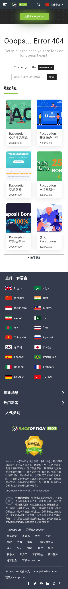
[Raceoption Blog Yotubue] (39, 584)
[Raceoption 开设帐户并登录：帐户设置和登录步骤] (49, 114)
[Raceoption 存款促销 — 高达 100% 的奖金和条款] (18, 218)
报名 (30, 548)
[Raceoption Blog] (34, 432)
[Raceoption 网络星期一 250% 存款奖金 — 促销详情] (49, 166)
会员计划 (12, 535)
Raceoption (14, 529)
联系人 (11, 554)
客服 (19, 542)
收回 (37, 535)
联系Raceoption (15, 577)
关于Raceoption (35, 529)
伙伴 (50, 548)
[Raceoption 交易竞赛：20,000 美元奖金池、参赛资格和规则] (18, 166)
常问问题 (37, 554)
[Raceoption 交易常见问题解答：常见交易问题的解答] (18, 114)
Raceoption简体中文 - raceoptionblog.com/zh (33, 571)
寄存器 (26, 535)
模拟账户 (53, 554)
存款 (9, 542)
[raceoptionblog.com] (18, 4)
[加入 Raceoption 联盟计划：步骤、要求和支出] (49, 218)
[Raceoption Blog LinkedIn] (46, 584)
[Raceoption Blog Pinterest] (58, 584)
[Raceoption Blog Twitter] (33, 584)
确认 (9, 548)
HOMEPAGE (45, 67)
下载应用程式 (45, 542)
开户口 (23, 554)
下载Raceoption (31, 560)
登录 (48, 535)
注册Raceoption (34, 16)
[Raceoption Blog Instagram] (52, 584)
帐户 (40, 548)
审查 (30, 542)
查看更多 (35, 257)
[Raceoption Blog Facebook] (27, 584)
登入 (19, 548)
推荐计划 (12, 560)
